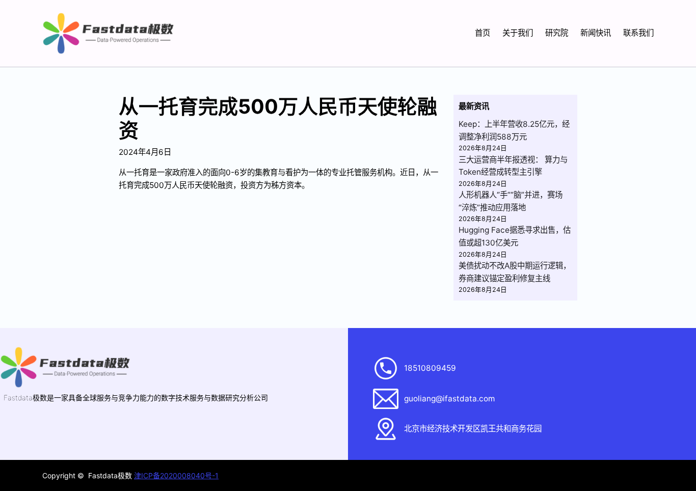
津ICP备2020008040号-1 (176, 475)
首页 (482, 33)
